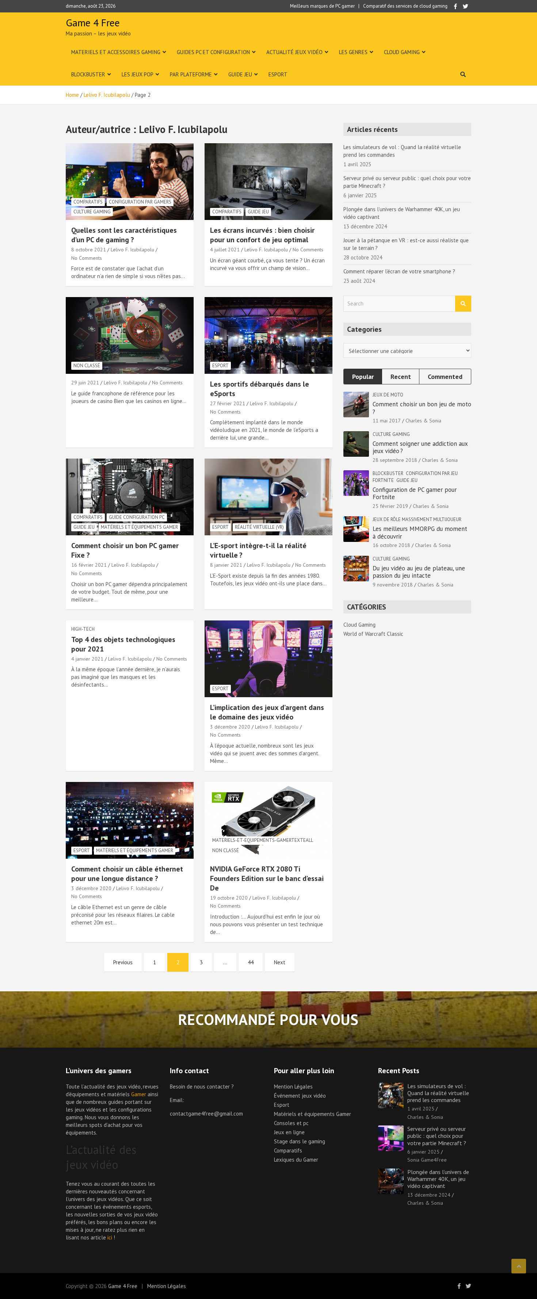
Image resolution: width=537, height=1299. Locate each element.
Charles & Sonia (423, 420)
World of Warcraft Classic (373, 633)
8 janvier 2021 (226, 565)
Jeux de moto (388, 395)
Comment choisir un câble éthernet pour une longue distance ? (127, 873)
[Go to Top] (518, 1266)
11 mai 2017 (387, 420)
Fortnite (383, 480)
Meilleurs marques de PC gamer (322, 6)
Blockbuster (88, 74)
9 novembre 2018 (393, 584)
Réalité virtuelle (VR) (259, 527)
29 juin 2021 (85, 382)
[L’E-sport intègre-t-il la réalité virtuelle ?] (268, 497)
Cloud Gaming (402, 52)
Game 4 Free (93, 22)
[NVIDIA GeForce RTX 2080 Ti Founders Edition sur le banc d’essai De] (268, 820)
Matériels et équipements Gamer (139, 527)
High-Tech (83, 629)
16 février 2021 (89, 565)
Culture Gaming (92, 212)
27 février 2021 (227, 403)
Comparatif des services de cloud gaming (405, 6)
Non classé (86, 365)
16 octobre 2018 (391, 545)
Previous (123, 962)
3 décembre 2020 (230, 726)
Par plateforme (191, 74)
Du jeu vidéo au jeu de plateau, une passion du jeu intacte (419, 572)
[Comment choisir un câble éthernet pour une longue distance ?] (129, 820)
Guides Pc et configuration (213, 52)
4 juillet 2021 (225, 249)
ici (109, 1237)
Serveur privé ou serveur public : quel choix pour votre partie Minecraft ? (436, 1135)
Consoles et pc (291, 1123)
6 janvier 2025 (423, 1151)
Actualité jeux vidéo (294, 52)
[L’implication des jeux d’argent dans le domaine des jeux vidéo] (268, 658)
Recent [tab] (401, 376)
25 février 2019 (390, 506)
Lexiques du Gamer (296, 1159)
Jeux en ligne (289, 1132)
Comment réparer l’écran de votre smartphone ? (399, 271)
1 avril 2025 (420, 1108)
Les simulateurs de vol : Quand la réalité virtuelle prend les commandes (438, 1093)
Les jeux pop (137, 74)
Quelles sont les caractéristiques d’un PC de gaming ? (124, 234)
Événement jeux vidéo (300, 1095)
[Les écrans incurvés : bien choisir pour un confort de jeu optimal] (268, 181)
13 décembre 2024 (428, 1195)
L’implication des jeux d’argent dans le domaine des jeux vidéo (267, 712)
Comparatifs (88, 202)
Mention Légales (293, 1086)
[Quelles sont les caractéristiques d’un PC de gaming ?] (129, 181)
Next (279, 962)
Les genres (353, 52)
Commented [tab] (445, 376)
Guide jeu (240, 74)
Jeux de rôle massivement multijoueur (417, 519)
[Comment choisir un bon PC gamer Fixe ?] (129, 497)
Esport (277, 74)
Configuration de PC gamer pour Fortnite (415, 493)
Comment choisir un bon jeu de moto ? (422, 407)
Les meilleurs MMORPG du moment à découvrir (420, 532)
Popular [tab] (363, 376)
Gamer (138, 1094)
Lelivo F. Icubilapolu (132, 249)
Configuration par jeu (432, 473)
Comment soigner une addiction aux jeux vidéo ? (420, 447)
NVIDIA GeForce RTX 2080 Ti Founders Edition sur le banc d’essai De (267, 878)
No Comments (86, 258)
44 (251, 962)
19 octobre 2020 (229, 898)
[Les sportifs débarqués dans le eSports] (268, 335)
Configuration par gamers (140, 202)
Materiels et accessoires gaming (115, 52)
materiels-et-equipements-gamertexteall (262, 840)
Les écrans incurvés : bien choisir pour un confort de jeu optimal (262, 234)
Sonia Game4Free (427, 1159)
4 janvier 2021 (87, 659)
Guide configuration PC (137, 517)
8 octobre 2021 (88, 249)
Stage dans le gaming (299, 1141)
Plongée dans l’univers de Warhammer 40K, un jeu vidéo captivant (438, 1178)
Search (463, 304)
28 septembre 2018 (395, 460)
